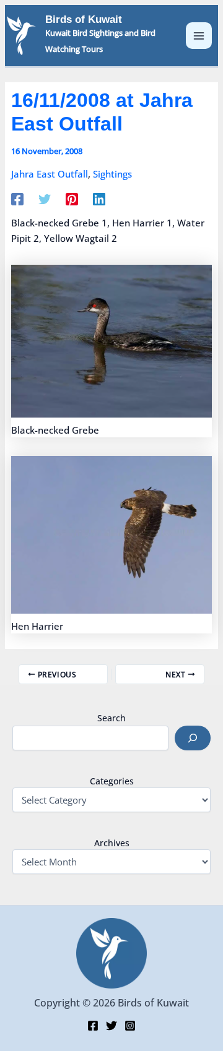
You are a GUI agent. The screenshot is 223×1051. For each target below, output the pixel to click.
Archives (111, 843)
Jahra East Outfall (49, 174)
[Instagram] (130, 1025)
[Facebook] (17, 198)
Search (111, 718)
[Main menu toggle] (199, 35)
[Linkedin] (99, 198)
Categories (112, 781)
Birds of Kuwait (83, 19)
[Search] (193, 738)
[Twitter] (44, 198)
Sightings (112, 174)
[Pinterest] (72, 198)
